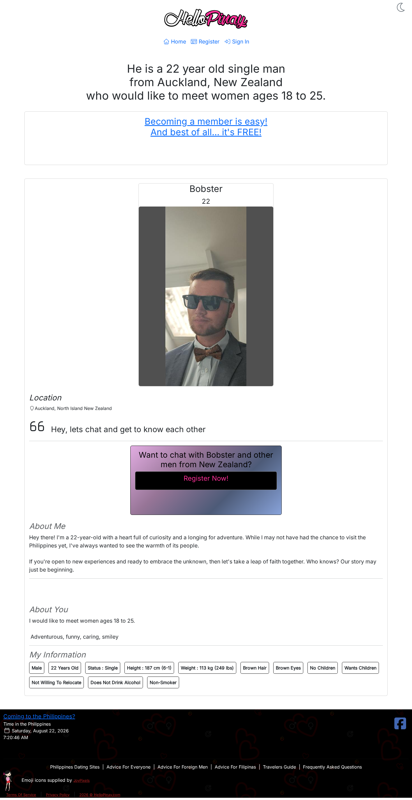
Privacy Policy (58, 794)
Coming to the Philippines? (39, 716)
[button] (401, 7)
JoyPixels (81, 780)
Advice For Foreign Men (183, 767)
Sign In (240, 41)
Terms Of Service (21, 794)
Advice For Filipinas (235, 767)
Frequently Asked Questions (332, 767)
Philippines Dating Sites (74, 767)
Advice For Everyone (129, 767)
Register (208, 41)
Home (178, 41)
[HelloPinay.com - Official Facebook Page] (400, 727)
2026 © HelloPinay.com (99, 794)
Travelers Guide (279, 767)
